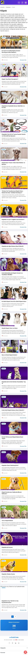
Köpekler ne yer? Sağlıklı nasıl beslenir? (13, 219)
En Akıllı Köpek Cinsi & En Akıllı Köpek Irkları (14, 301)
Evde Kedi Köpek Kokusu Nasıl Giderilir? (13, 410)
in (18, 643)
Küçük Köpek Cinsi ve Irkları (10, 328)
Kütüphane (8, 7)
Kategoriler (3, 647)
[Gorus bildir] (25, 652)
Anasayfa (2, 7)
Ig (15, 643)
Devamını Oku (23, 60)
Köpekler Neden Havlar (8, 574)
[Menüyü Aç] (25, 2)
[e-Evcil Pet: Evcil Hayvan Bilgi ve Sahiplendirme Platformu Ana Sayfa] (2, 2)
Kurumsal (3, 652)
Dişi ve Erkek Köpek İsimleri (9, 355)
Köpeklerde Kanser (7, 547)
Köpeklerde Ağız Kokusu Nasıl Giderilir (13, 246)
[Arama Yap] (19, 2)
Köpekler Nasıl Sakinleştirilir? (10, 465)
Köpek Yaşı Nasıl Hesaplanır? (10, 79)
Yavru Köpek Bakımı (7, 520)
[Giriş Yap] (22, 2)
